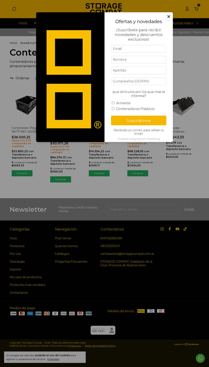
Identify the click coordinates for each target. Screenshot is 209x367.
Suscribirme (139, 120)
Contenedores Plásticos (135, 109)
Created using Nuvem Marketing (138, 138)
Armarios (123, 103)
